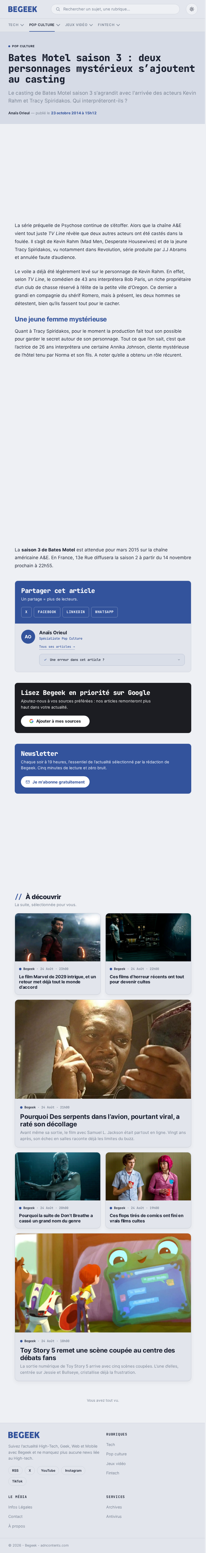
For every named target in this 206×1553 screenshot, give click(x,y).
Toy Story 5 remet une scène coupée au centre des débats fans (95, 1354)
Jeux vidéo (76, 25)
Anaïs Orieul (19, 113)
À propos (16, 1526)
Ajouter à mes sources (56, 721)
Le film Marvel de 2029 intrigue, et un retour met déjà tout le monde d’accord (55, 982)
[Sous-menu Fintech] (118, 25)
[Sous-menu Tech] (22, 25)
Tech (13, 25)
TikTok (17, 1481)
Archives (112, 1507)
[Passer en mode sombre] (192, 9)
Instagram (73, 1470)
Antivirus (112, 1516)
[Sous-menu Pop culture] (58, 25)
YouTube (48, 1470)
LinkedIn (76, 612)
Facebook (47, 612)
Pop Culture (23, 46)
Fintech (106, 25)
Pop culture (42, 25)
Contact (15, 1516)
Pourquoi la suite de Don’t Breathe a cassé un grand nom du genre (54, 1218)
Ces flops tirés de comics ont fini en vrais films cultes (144, 1218)
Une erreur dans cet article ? (75, 659)
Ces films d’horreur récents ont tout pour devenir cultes (145, 979)
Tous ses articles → (57, 646)
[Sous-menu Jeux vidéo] (91, 25)
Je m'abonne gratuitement (57, 782)
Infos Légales (20, 1507)
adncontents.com (55, 1545)
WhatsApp (104, 612)
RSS (15, 1470)
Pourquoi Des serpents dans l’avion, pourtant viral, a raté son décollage (98, 1120)
